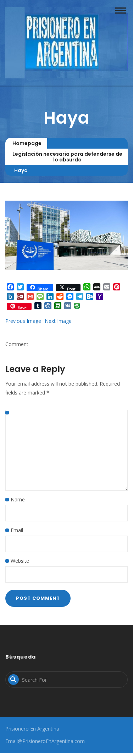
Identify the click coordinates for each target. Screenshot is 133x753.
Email (17, 530)
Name (18, 499)
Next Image (58, 321)
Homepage (26, 143)
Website (20, 560)
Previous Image (23, 321)
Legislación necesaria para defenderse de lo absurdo (67, 157)
